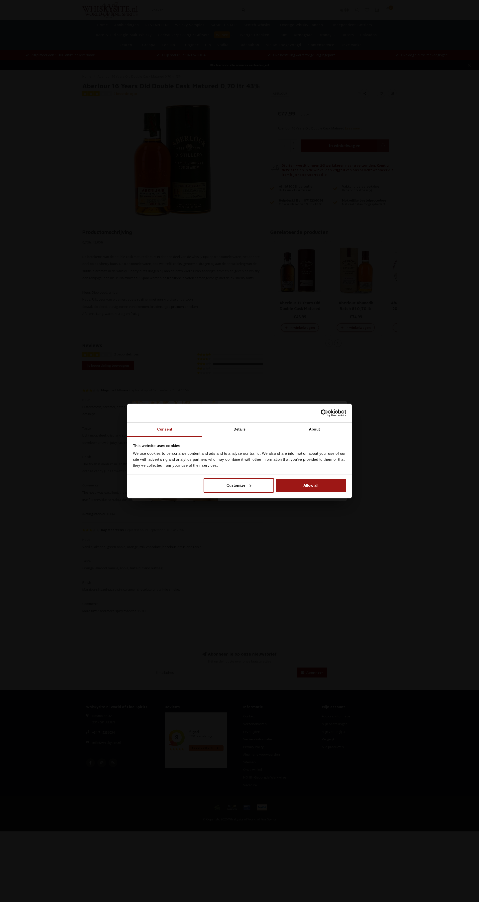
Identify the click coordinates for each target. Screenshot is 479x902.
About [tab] (314, 429)
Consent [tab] (164, 429)
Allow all (310, 485)
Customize (236, 485)
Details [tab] (240, 429)
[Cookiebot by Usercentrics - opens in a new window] (324, 413)
